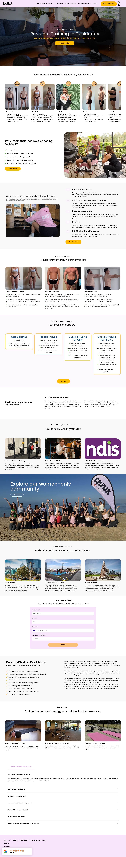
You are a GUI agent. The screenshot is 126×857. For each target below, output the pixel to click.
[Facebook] (119, 5)
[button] (109, 3)
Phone (34, 627)
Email (34, 618)
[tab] (21, 766)
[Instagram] (119, 2)
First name (36, 610)
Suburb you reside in (39, 635)
